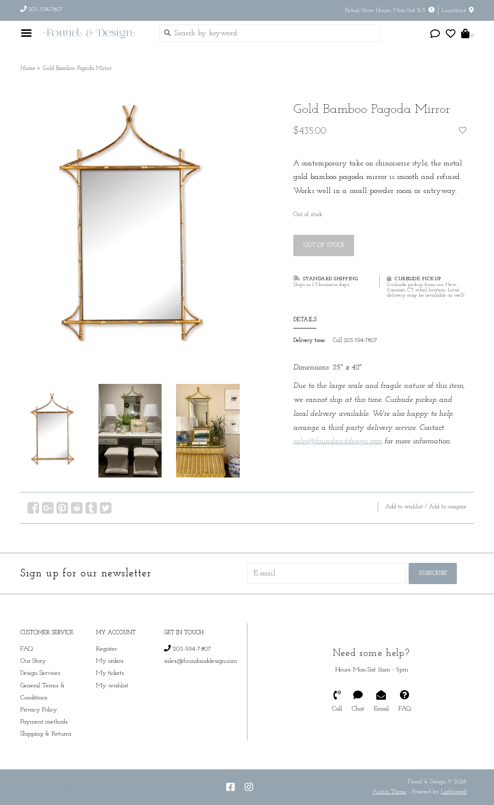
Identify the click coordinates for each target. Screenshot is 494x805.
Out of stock (323, 245)
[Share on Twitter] (105, 508)
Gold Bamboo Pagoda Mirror (76, 68)
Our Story (33, 661)
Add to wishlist (404, 507)
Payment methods (44, 721)
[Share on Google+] (48, 508)
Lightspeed (454, 792)
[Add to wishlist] (463, 131)
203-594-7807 (191, 649)
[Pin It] (62, 508)
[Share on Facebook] (33, 508)
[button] (435, 35)
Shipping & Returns (45, 733)
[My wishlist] (450, 35)
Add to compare (448, 507)
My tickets (110, 673)
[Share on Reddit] (76, 508)
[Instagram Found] (249, 787)
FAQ (26, 649)
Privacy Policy (38, 709)
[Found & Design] (93, 33)
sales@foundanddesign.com (200, 661)
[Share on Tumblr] (91, 508)
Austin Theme (389, 792)
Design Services (40, 673)
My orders (110, 661)
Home (27, 68)
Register (106, 649)
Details (305, 320)
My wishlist (112, 685)
